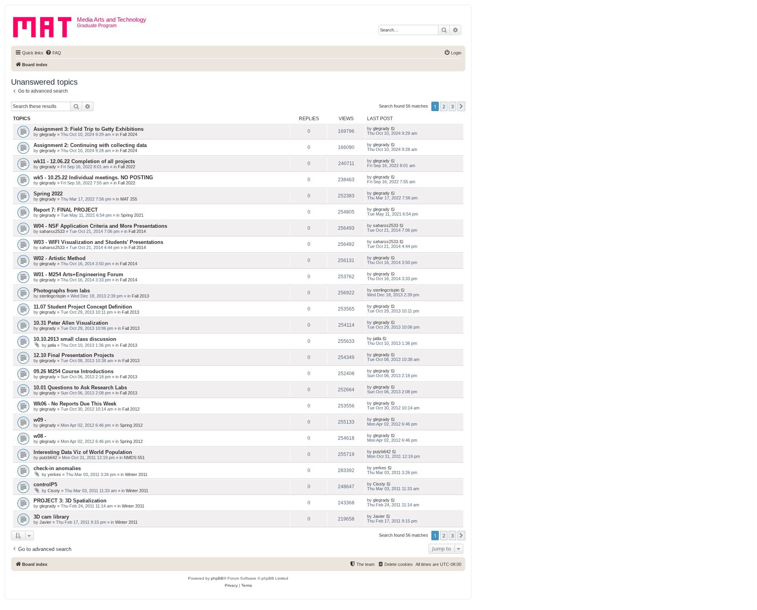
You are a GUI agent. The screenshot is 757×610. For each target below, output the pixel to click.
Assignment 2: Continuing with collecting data (90, 145)
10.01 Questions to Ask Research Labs (80, 388)
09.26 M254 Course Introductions (74, 371)
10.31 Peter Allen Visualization (71, 323)
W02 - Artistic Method (60, 258)
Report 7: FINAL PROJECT (66, 210)
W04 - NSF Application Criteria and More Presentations (100, 226)
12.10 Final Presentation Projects (74, 355)
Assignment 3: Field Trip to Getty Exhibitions (89, 129)
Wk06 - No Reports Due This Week (75, 404)
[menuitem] (53, 53)
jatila (52, 345)
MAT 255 (128, 199)
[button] (461, 106)
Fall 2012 (131, 409)
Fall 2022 (126, 166)
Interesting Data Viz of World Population (83, 452)
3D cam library (51, 517)
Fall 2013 (140, 296)
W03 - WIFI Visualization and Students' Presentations (98, 242)
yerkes (54, 474)
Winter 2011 (136, 474)
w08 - (40, 436)
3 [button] (452, 106)
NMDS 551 (134, 457)
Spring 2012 (131, 425)
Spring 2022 (48, 194)
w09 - (40, 420)
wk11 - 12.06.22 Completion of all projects (84, 161)
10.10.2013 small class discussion (75, 339)
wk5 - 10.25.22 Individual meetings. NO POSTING (93, 177)
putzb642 (48, 457)
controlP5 (45, 484)
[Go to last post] (393, 128)
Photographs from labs (62, 291)
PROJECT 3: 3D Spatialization (70, 501)
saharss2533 (52, 231)
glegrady (47, 134)
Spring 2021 (132, 215)
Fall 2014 (137, 231)
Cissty (54, 490)
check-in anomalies (57, 468)
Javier (45, 522)
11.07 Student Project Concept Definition (83, 307)
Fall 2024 (128, 134)
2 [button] (443, 106)
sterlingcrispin (52, 296)
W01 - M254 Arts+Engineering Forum (78, 274)
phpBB (217, 578)
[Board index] (45, 25)
